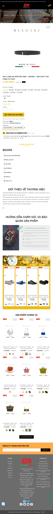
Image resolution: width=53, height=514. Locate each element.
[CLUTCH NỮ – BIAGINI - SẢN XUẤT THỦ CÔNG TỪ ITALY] (43, 331)
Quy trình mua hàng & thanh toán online (43, 479)
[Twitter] (24, 504)
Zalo (50, 500)
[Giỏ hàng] (49, 5)
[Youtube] (28, 504)
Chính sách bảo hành (43, 466)
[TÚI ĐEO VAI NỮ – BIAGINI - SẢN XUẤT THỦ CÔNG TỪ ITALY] (10, 331)
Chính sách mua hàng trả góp (43, 484)
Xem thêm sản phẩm (26, 437)
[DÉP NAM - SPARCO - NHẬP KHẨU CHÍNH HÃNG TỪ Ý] (20, 280)
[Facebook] (21, 504)
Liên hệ (10, 477)
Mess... (50, 505)
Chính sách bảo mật (43, 463)
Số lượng (5, 107)
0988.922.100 (28, 484)
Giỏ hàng (10, 475)
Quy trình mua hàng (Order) (43, 482)
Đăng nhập (10, 470)
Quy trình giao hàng (43, 476)
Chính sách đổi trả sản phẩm (43, 474)
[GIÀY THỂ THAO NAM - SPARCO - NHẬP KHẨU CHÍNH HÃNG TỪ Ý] (9, 280)
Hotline (49, 495)
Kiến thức (10, 468)
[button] (4, 287)
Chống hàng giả (43, 461)
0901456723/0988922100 (16, 133)
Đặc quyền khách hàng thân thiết (43, 487)
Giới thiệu (10, 463)
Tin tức (10, 466)
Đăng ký (45, 450)
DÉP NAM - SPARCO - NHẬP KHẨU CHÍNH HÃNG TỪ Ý (21, 297)
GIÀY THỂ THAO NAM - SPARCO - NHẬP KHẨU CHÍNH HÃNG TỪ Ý (9, 297)
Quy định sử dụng (43, 468)
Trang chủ (10, 461)
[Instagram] (31, 504)
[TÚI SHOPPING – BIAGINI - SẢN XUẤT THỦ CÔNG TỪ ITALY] (26, 369)
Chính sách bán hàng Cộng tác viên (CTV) (43, 471)
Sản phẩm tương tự (26, 315)
